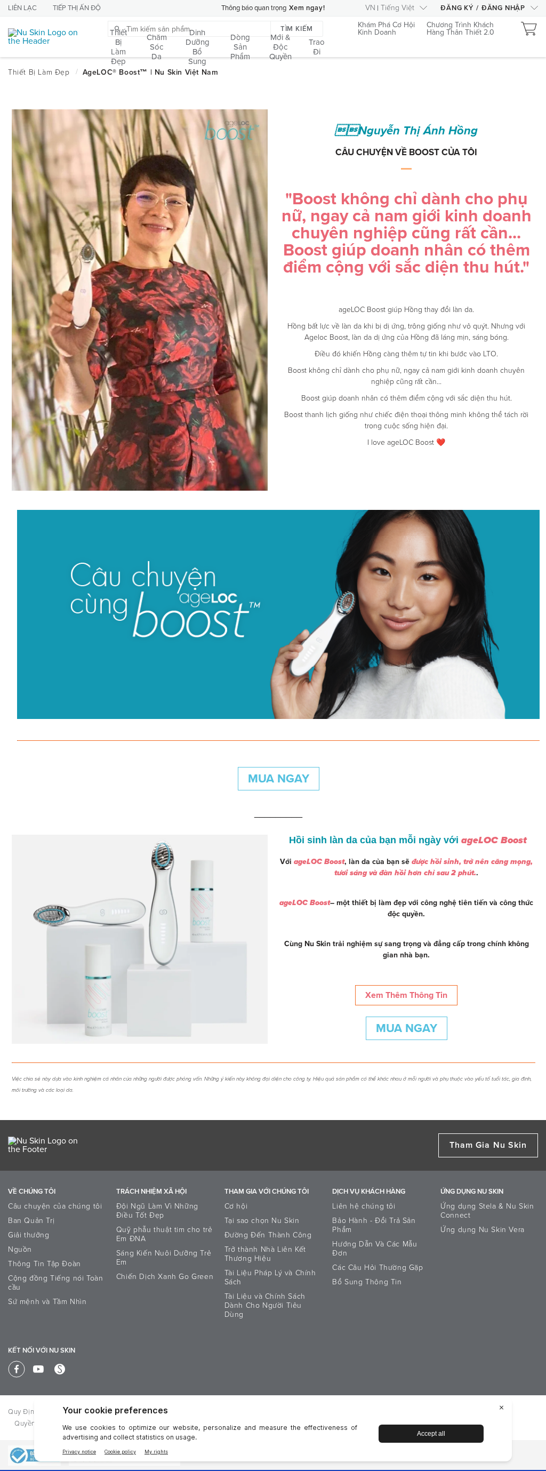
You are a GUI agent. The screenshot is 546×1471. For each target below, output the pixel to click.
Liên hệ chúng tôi (363, 1206)
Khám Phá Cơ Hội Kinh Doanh (386, 29)
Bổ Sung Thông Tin (367, 1281)
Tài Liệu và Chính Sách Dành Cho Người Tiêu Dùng (265, 1305)
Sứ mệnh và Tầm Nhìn (47, 1301)
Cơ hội (236, 1206)
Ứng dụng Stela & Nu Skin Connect (487, 1211)
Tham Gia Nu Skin (488, 1145)
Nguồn (20, 1249)
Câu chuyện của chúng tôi (55, 1206)
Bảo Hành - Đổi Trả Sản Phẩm (373, 1225)
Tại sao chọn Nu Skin (262, 1220)
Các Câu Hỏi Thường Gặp (377, 1267)
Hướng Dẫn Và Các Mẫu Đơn (374, 1249)
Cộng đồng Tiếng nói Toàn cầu (55, 1283)
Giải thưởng (29, 1235)
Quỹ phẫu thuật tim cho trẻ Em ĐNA (164, 1234)
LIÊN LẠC (22, 8)
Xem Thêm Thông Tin (406, 995)
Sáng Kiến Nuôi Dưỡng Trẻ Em (163, 1258)
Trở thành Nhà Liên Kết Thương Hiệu (265, 1254)
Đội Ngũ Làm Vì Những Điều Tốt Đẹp (157, 1211)
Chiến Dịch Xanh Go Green (164, 1276)
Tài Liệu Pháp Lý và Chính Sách (270, 1277)
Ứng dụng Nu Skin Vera (482, 1229)
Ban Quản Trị (31, 1220)
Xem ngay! (307, 8)
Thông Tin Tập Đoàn (44, 1263)
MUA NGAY (278, 779)
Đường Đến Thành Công (268, 1235)
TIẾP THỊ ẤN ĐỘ (77, 8)
